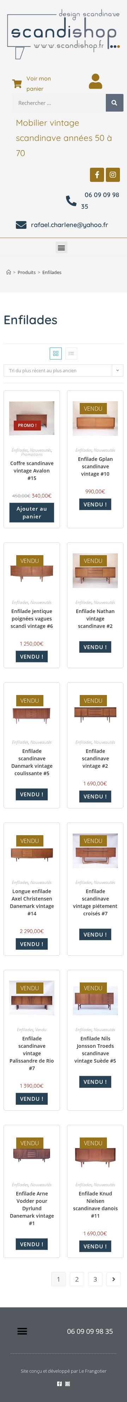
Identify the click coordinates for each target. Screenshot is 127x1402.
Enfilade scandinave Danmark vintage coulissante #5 (32, 762)
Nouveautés (40, 450)
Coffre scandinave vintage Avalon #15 (32, 470)
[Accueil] (8, 272)
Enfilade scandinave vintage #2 (95, 758)
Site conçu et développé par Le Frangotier (64, 1371)
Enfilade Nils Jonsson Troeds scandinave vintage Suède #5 (95, 1049)
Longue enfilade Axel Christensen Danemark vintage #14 (32, 902)
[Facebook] (97, 175)
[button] (61, 247)
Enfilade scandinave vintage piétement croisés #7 (95, 902)
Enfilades (51, 272)
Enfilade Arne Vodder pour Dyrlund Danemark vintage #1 (32, 1208)
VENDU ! (95, 504)
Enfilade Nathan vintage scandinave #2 (95, 618)
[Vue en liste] (71, 353)
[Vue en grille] (56, 353)
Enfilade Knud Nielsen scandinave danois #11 (95, 1204)
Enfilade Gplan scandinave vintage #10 (95, 466)
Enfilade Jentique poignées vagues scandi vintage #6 (32, 618)
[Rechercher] (114, 103)
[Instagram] (113, 175)
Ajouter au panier (32, 512)
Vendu (41, 1030)
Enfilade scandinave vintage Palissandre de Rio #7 (32, 1053)
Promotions (32, 454)
